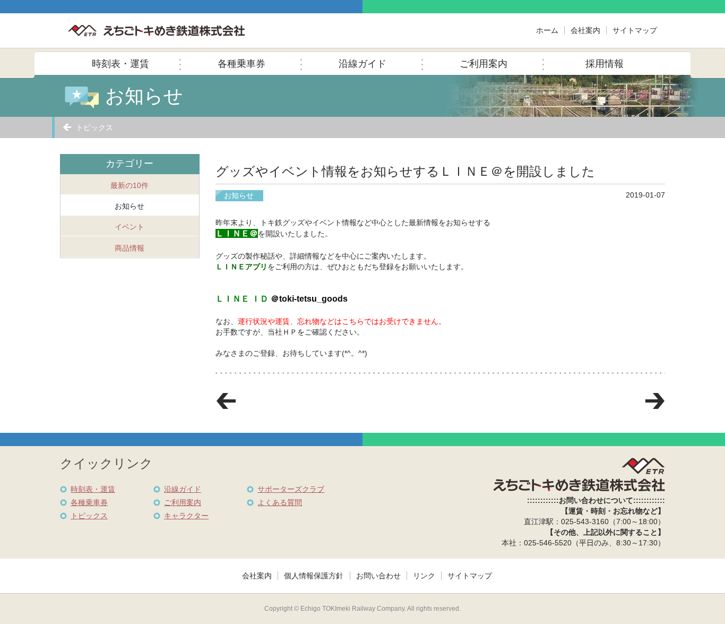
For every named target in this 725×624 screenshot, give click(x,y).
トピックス (94, 127)
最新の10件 (129, 185)
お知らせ (129, 206)
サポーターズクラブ (290, 489)
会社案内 (585, 30)
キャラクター (186, 515)
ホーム (547, 30)
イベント (129, 227)
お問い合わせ (378, 575)
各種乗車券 (241, 63)
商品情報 (129, 248)
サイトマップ (634, 30)
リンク (424, 575)
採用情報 (604, 63)
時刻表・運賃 (120, 63)
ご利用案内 (483, 63)
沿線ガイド (362, 63)
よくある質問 (279, 502)
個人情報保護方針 (313, 575)
